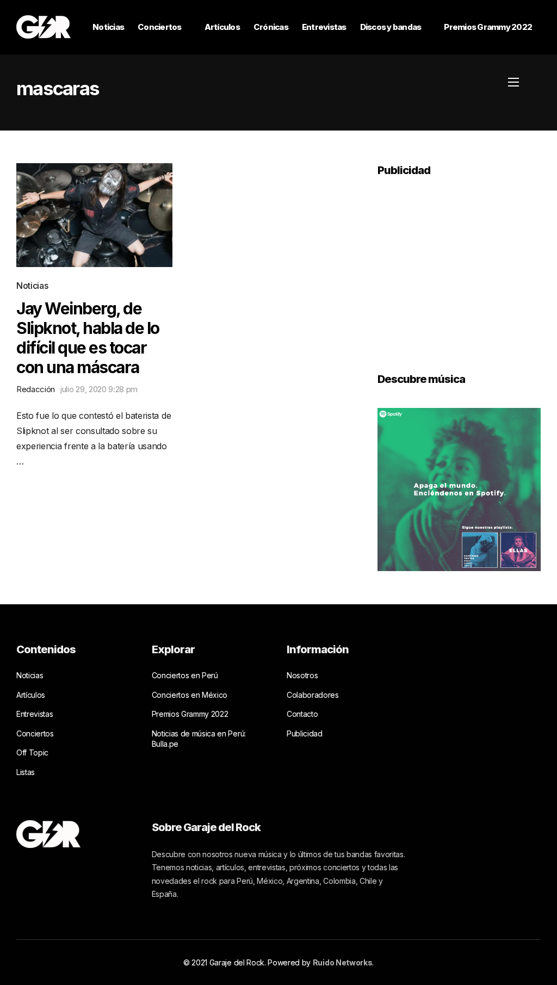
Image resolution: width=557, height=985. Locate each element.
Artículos (222, 27)
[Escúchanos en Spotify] (459, 488)
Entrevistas (324, 27)
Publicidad (305, 733)
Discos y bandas (391, 27)
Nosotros (302, 675)
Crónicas (270, 27)
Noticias (108, 27)
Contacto (302, 713)
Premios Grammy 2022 (488, 27)
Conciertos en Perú (185, 675)
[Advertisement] (459, 267)
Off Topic (32, 752)
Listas (25, 772)
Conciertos (160, 27)
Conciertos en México (190, 694)
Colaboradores (313, 694)
